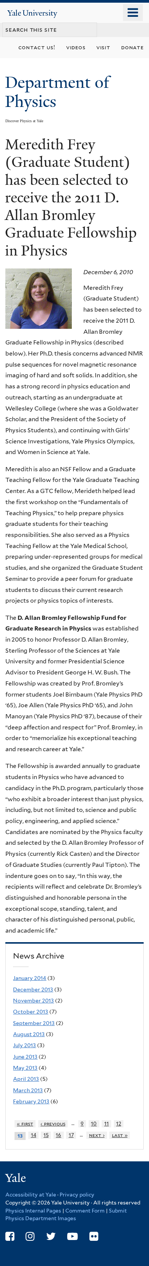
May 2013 (25, 1068)
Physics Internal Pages (33, 1211)
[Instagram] (30, 1236)
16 (58, 1135)
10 (94, 1124)
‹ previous (52, 1124)
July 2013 (24, 1045)
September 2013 (34, 1023)
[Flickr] (93, 1236)
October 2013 (30, 1012)
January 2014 (29, 978)
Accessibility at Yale (30, 1195)
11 (106, 1124)
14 (33, 1135)
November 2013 (33, 1001)
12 (118, 1124)
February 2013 (31, 1101)
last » (120, 1135)
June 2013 (25, 1057)
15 (46, 1135)
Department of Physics (57, 92)
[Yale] (16, 1179)
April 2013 (26, 1079)
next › (97, 1135)
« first (25, 1124)
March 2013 (28, 1090)
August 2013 (29, 1034)
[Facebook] (9, 1236)
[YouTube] (72, 1236)
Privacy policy (77, 1195)
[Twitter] (51, 1236)
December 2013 (33, 989)
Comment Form (85, 1211)
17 (71, 1135)
